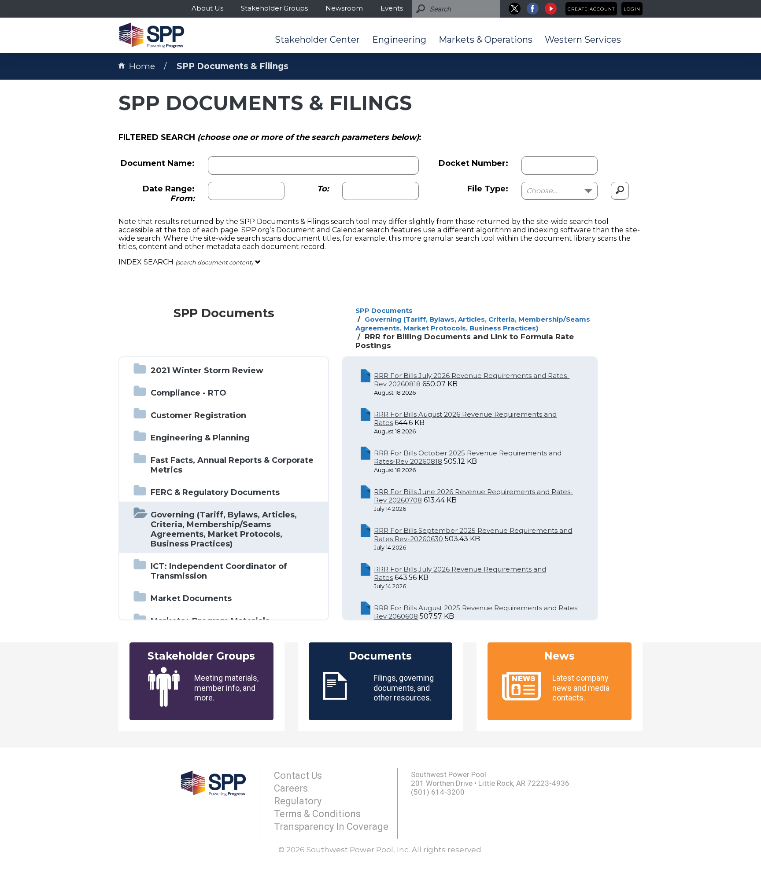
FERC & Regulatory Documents (215, 492)
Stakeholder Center (317, 39)
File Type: (487, 189)
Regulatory (297, 801)
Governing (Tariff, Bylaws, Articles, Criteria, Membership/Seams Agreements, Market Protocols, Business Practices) (472, 323)
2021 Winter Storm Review (207, 370)
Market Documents (191, 598)
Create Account (591, 9)
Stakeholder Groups (274, 8)
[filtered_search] (620, 191)
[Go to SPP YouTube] (551, 9)
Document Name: (158, 163)
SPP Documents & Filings (232, 66)
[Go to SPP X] (515, 9)
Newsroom (344, 8)
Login (632, 9)
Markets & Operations (485, 39)
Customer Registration (198, 415)
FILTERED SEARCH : (269, 137)
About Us (207, 8)
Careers (291, 788)
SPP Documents (384, 310)
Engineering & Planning (200, 438)
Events (391, 8)
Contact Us (298, 775)
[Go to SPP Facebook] (533, 9)
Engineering (399, 39)
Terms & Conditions (317, 813)
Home (142, 66)
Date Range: (169, 193)
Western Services (583, 39)
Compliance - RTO (188, 393)
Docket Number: (473, 163)
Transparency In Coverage (331, 826)
